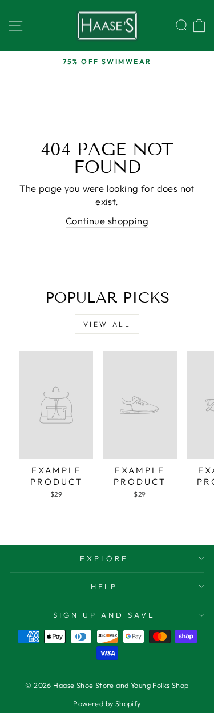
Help (104, 586)
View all (107, 324)
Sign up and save (104, 614)
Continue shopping (107, 221)
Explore (104, 558)
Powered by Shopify (106, 703)
